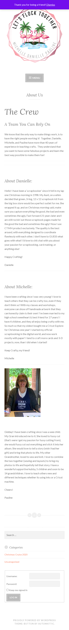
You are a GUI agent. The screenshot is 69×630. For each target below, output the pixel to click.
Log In (13, 597)
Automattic (46, 623)
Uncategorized (11, 561)
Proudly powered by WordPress (34, 620)
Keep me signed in (18, 590)
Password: (11, 584)
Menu (36, 77)
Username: (11, 576)
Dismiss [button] (50, 4)
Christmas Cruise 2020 (15, 554)
